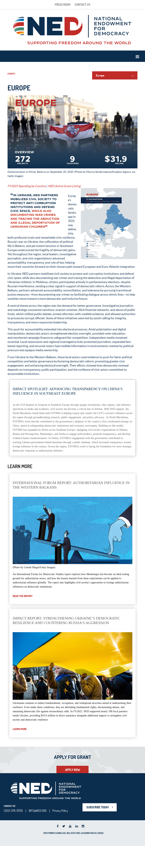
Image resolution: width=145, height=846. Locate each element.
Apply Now (72, 770)
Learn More (20, 729)
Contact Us (82, 4)
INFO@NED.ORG (38, 811)
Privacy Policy (60, 811)
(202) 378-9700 (13, 811)
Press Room (62, 4)
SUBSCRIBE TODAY (97, 807)
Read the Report (22, 596)
